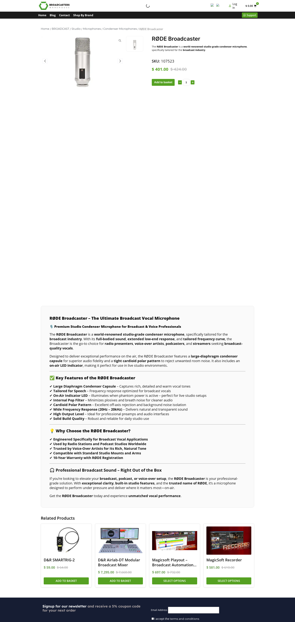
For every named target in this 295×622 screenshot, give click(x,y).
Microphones (92, 28)
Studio (76, 28)
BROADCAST (60, 28)
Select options (174, 581)
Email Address (159, 610)
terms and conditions (184, 618)
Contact (64, 15)
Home (42, 15)
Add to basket (163, 82)
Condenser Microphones (120, 28)
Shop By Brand (83, 15)
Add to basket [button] (66, 581)
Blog (53, 15)
